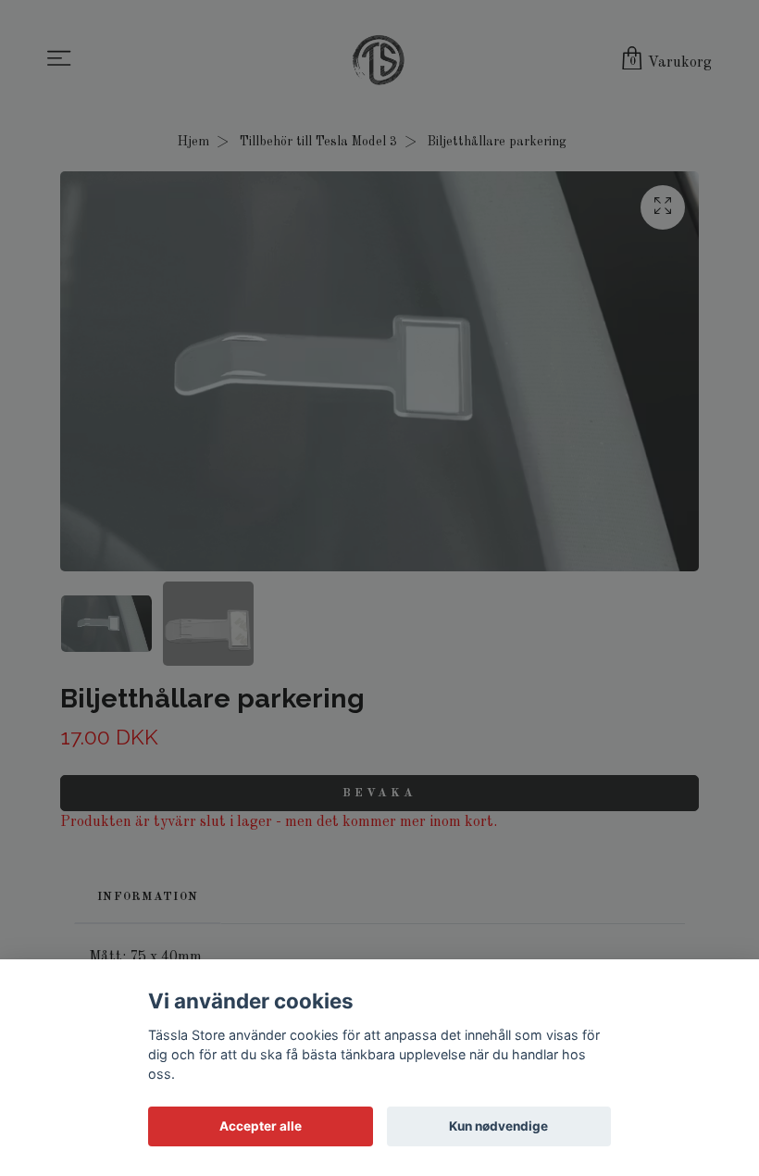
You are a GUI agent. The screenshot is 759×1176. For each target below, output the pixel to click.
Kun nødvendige (498, 1126)
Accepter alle (260, 1126)
